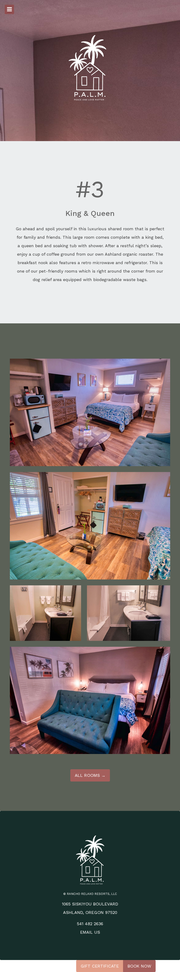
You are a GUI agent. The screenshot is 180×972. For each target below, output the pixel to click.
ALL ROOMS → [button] (90, 775)
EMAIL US (90, 932)
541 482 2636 (90, 923)
